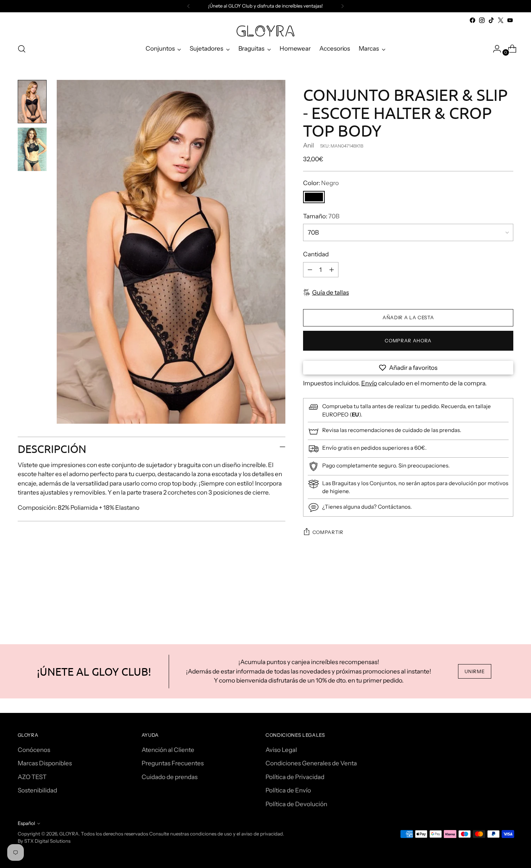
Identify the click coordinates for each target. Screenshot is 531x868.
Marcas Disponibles (45, 763)
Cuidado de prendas (170, 777)
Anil (308, 145)
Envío (369, 383)
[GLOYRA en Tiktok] (491, 20)
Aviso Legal (281, 749)
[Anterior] (189, 6)
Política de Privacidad (295, 777)
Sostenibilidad (37, 790)
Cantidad (316, 254)
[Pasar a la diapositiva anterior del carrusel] (491, 605)
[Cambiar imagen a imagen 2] (32, 149)
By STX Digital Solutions (44, 841)
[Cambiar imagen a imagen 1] (32, 101)
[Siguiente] (342, 6)
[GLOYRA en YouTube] (510, 20)
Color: (321, 183)
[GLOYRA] (265, 31)
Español (26, 823)
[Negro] (314, 197)
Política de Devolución (296, 804)
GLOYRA (69, 834)
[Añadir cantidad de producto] (331, 269)
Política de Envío (288, 790)
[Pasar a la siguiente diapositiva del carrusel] (507, 605)
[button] (408, 368)
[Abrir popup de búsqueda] (21, 49)
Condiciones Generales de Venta (311, 763)
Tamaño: (321, 216)
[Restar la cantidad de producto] (309, 269)
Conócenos (34, 749)
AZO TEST (32, 777)
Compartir (328, 532)
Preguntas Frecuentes (173, 763)
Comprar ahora (408, 340)
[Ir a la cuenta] (494, 49)
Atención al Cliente (168, 749)
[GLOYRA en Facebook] (472, 20)
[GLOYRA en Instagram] (482, 20)
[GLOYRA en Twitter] (500, 20)
